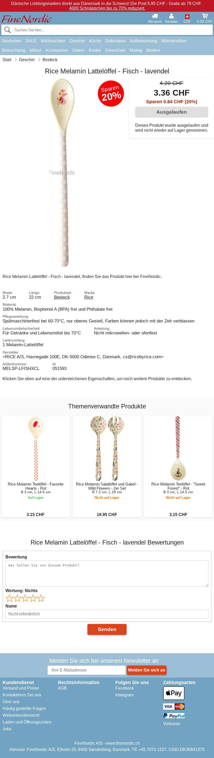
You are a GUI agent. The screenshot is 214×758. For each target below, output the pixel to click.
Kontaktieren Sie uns (22, 695)
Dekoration (115, 41)
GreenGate (115, 50)
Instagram (124, 695)
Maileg (136, 50)
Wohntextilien (174, 41)
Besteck (62, 297)
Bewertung (16, 557)
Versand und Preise (21, 688)
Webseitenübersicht (21, 715)
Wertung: (21, 590)
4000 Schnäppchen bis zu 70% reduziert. (107, 8)
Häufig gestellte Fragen (24, 708)
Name (11, 606)
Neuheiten (11, 41)
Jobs (7, 729)
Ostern (78, 50)
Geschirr (77, 41)
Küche (95, 41)
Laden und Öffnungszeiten (27, 722)
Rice (88, 297)
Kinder (95, 50)
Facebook (124, 688)
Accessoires (56, 50)
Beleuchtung (14, 50)
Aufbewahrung (143, 41)
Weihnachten (53, 41)
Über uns (11, 701)
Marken (153, 50)
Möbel (35, 50)
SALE (31, 41)
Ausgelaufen (171, 112)
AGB (62, 688)
